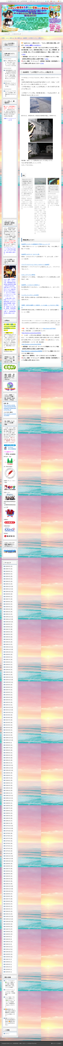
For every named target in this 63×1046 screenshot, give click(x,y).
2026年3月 (7, 579)
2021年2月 (7, 732)
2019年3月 (7, 788)
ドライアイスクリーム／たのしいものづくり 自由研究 (35, 264)
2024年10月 (8, 621)
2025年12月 (8, 586)
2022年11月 (8, 679)
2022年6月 (7, 692)
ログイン (7, 1033)
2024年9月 (7, 624)
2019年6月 (7, 780)
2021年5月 (7, 725)
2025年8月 (7, 596)
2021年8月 (7, 717)
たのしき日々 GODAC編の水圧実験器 (52, 371)
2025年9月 (7, 594)
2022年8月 (7, 687)
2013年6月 (7, 961)
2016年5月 (7, 873)
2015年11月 (8, 888)
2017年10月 (8, 830)
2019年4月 (7, 785)
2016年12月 (8, 856)
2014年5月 (7, 934)
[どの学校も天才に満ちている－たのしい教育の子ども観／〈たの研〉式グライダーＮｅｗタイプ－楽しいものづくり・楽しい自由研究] (40, 181)
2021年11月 (8, 710)
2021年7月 (7, 720)
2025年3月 (7, 609)
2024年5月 (7, 634)
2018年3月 (7, 818)
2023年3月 (7, 669)
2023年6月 (7, 662)
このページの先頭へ (56, 1043)
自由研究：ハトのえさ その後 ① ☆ (30, 285)
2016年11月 (8, 858)
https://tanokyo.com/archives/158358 (31, 344)
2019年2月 (7, 790)
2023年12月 (8, 647)
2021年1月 (7, 735)
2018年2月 (7, 820)
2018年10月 (8, 800)
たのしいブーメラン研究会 (28, 274)
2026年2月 (7, 581)
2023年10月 (8, 652)
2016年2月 (7, 881)
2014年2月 (7, 941)
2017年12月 (8, 825)
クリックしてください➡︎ (9, 549)
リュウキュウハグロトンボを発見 (30, 295)
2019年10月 (8, 770)
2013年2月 (7, 966)
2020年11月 (8, 740)
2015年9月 (7, 893)
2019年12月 (8, 765)
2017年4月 (7, 846)
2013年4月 (7, 964)
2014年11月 (8, 919)
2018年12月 (8, 795)
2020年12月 (8, 737)
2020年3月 (7, 757)
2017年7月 (7, 838)
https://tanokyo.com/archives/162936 (31, 351)
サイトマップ (17, 34)
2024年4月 (7, 637)
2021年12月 (8, 707)
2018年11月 (8, 798)
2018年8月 (7, 805)
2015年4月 (7, 906)
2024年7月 (7, 629)
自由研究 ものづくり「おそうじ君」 (30, 254)
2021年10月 (8, 712)
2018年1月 (7, 823)
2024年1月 (7, 644)
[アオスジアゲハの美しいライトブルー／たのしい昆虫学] (53, 181)
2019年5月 (7, 783)
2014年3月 (7, 939)
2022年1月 (7, 704)
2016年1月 (7, 883)
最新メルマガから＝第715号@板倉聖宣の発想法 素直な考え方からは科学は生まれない (10, 1021)
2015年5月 (7, 904)
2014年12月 (8, 916)
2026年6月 (7, 571)
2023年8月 (7, 657)
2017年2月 (7, 851)
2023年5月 (7, 664)
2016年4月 (7, 876)
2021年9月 (7, 715)
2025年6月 (7, 601)
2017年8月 (7, 835)
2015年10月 (8, 891)
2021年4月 (7, 727)
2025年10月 (8, 591)
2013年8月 (7, 956)
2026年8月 (7, 566)
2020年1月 (7, 762)
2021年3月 (7, 730)
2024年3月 (7, 639)
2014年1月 (7, 944)
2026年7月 (7, 568)
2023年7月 (7, 659)
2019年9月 (7, 773)
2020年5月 (7, 752)
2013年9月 (7, 954)
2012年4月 (7, 971)
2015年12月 (8, 886)
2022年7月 (7, 689)
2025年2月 (7, 611)
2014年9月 (7, 924)
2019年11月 (8, 767)
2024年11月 (8, 619)
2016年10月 (8, 861)
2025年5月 (7, 604)
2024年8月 (7, 626)
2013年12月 (8, 946)
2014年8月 (7, 926)
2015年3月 (7, 909)
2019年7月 (7, 778)
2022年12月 (8, 677)
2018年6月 (7, 810)
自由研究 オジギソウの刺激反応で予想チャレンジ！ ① (35, 244)
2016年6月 (7, 871)
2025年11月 (8, 589)
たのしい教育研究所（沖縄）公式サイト (18, 1043)
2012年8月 (7, 969)
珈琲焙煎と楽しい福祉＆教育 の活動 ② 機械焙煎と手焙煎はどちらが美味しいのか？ (10, 1012)
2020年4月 (7, 755)
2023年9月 (7, 654)
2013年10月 (8, 951)
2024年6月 (7, 631)
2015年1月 (7, 914)
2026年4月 (7, 576)
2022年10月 (8, 682)
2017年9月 (7, 833)
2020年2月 (7, 760)
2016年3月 (7, 878)
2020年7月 (7, 747)
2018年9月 (7, 803)
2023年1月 (7, 674)
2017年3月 (7, 848)
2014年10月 (8, 921)
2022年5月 (7, 694)
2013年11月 (8, 949)
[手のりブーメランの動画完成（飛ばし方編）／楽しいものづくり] (28, 193)
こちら (23, 54)
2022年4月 (7, 697)
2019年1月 (7, 793)
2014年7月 (7, 929)
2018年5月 (7, 813)
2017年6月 (7, 841)
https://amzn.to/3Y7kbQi (49, 328)
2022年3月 (7, 699)
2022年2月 (7, 702)
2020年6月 (7, 750)
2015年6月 (7, 901)
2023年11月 (8, 649)
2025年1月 (7, 614)
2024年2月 (7, 642)
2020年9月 (7, 742)
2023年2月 (7, 672)
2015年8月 (7, 896)
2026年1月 (7, 584)
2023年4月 (7, 667)
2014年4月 (7, 936)
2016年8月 (7, 866)
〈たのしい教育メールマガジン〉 (33, 45)
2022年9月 (7, 684)
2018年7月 (7, 808)
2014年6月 (7, 931)
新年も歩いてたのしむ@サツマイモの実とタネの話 (10, 85)
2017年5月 (7, 843)
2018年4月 (7, 815)
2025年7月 (7, 599)
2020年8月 (7, 745)
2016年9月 (7, 863)
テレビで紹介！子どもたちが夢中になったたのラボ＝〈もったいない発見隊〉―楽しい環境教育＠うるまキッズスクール (10, 1002)
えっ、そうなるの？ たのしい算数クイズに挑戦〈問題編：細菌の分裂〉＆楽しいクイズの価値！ (10, 984)
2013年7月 (7, 959)
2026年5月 (7, 573)
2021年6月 (7, 722)
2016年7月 (7, 868)
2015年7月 (7, 898)
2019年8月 (7, 775)
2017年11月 (8, 828)
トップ (8, 34)
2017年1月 (7, 853)
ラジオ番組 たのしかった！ (27, 369)
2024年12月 (8, 616)
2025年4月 (7, 606)
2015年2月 (7, 911)
